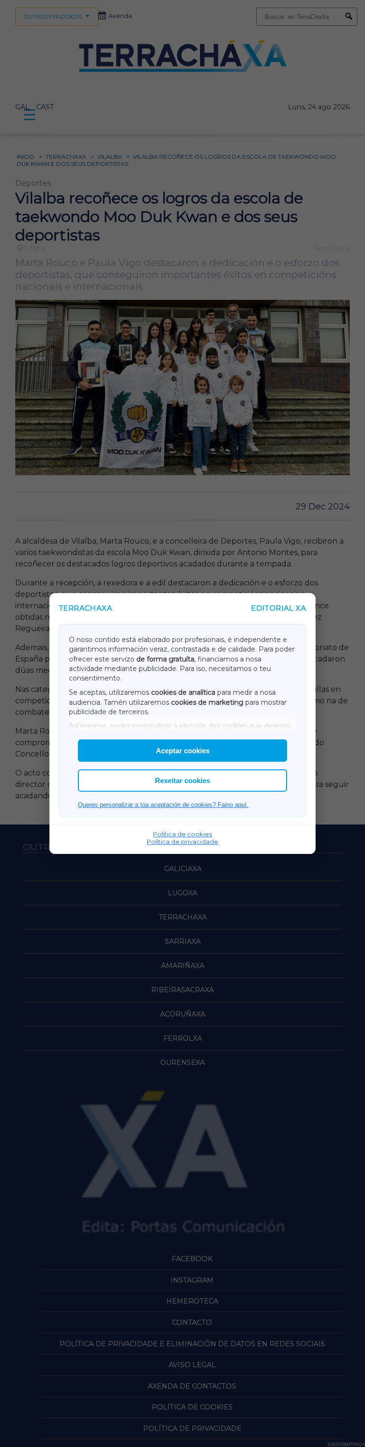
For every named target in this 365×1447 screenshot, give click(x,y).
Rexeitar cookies (182, 780)
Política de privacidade (182, 841)
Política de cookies (182, 834)
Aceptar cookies (183, 751)
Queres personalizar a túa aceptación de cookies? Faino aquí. (163, 804)
